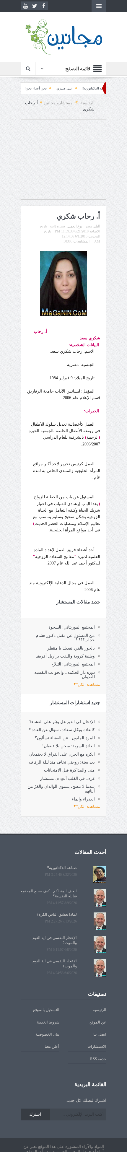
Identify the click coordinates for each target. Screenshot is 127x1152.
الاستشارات (96, 1046)
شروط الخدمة (48, 1022)
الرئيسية (99, 1010)
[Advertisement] (63, 162)
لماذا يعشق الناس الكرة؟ (57, 914)
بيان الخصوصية (47, 1034)
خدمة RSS (98, 1059)
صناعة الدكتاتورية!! (62, 867)
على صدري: (77, 88)
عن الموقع (97, 1022)
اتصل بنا (99, 1034)
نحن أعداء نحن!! (48, 88)
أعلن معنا (52, 1046)
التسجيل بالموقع (46, 1010)
